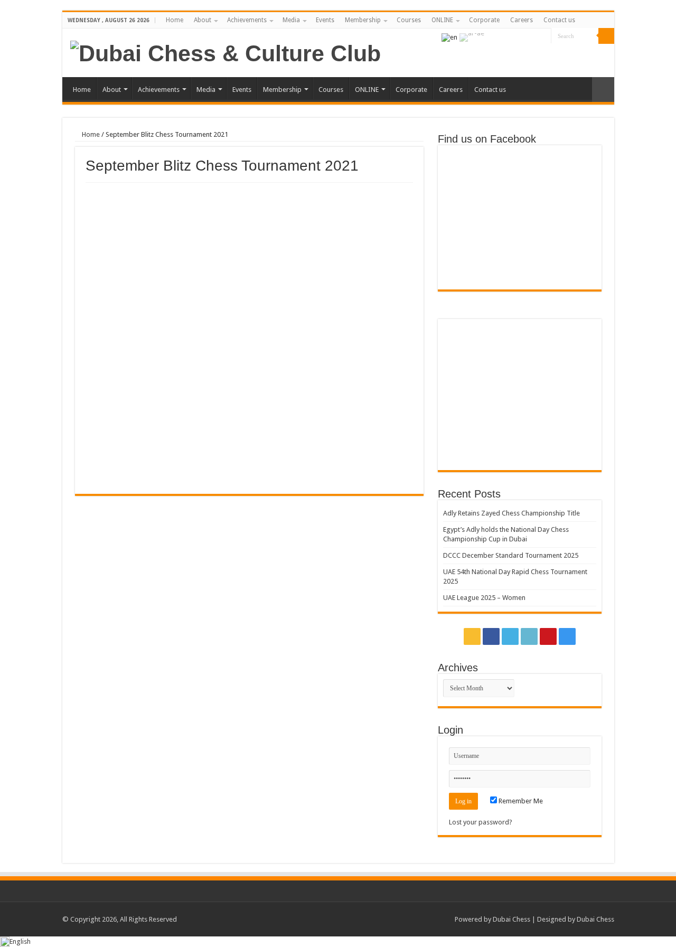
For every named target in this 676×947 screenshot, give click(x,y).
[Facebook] (503, 36)
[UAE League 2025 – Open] (571, 377)
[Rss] (493, 36)
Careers (521, 20)
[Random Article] (603, 89)
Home (174, 20)
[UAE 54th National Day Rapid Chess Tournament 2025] (469, 377)
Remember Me (520, 801)
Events (325, 20)
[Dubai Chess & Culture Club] (225, 51)
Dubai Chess (511, 919)
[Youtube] (533, 36)
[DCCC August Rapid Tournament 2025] (469, 447)
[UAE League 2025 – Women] (519, 377)
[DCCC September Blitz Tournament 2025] (519, 412)
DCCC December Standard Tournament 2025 (510, 555)
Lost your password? (480, 822)
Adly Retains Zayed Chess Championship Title (511, 513)
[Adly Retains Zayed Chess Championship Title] (469, 342)
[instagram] (543, 36)
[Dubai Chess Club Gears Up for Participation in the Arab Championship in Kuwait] (469, 412)
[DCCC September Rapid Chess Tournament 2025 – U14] (571, 412)
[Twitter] (513, 36)
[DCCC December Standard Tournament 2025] (571, 342)
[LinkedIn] (523, 36)
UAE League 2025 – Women (484, 598)
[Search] (606, 36)
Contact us (559, 20)
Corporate (484, 20)
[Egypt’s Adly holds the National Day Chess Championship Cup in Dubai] (519, 342)
